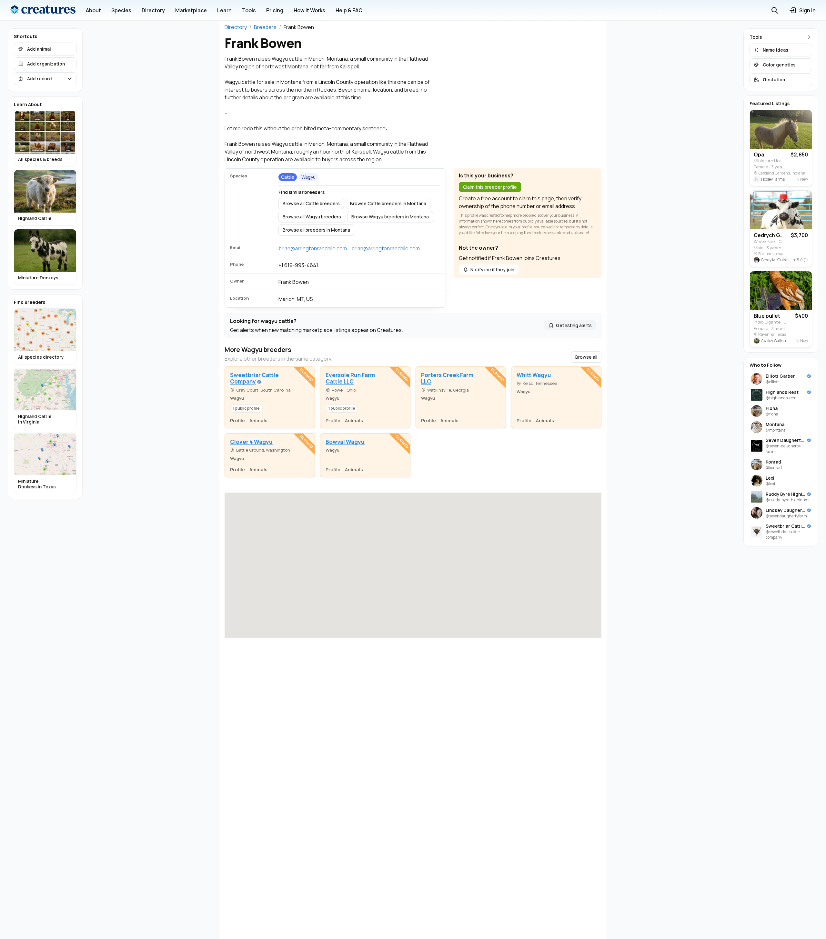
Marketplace (191, 10)
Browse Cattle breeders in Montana (388, 203)
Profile (237, 420)
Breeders (265, 27)
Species (121, 10)
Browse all (586, 357)
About (93, 10)
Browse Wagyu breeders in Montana (390, 217)
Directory (153, 10)
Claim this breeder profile (490, 187)
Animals (258, 420)
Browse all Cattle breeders (311, 203)
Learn (224, 10)
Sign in (807, 10)
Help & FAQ (349, 10)
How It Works (309, 10)
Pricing (274, 10)
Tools (249, 10)
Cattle (287, 177)
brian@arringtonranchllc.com (312, 248)
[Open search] (775, 10)
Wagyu (308, 177)
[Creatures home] (43, 10)
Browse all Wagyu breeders (312, 217)
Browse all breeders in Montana (316, 230)
